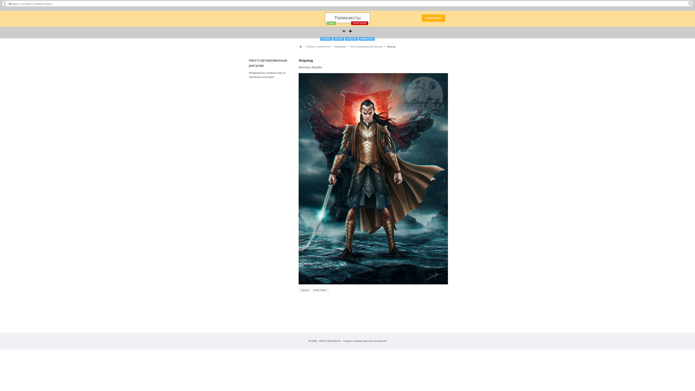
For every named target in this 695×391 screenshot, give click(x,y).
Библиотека (367, 39)
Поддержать (433, 18)
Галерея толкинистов (318, 46)
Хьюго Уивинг (320, 290)
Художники (340, 46)
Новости (351, 39)
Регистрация (359, 23)
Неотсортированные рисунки (366, 46)
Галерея (326, 39)
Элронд (305, 290)
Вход (331, 23)
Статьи (338, 39)
